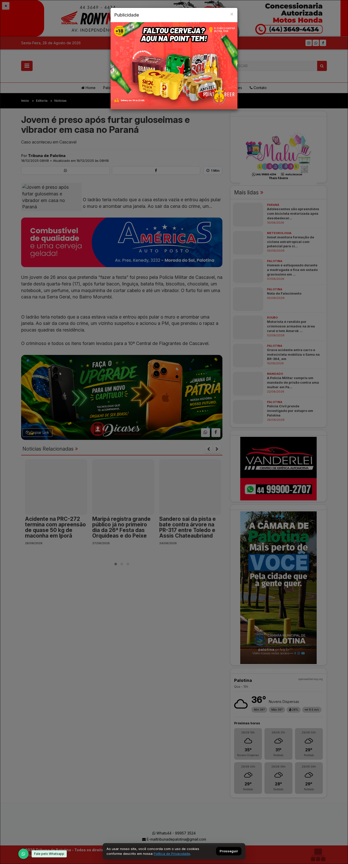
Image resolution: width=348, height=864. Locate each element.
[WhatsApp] (23, 854)
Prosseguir (229, 851)
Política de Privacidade (172, 854)
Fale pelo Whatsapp (49, 854)
